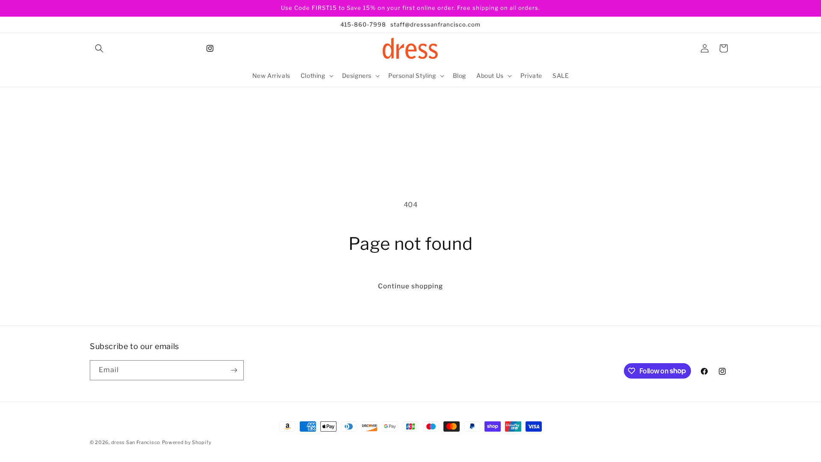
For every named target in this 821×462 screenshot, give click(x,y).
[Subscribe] (233, 370)
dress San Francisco (135, 442)
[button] (99, 48)
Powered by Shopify (187, 442)
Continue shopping (410, 286)
